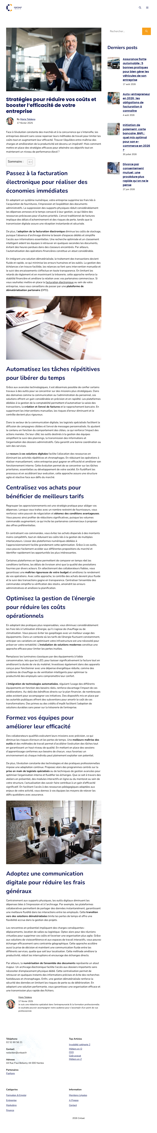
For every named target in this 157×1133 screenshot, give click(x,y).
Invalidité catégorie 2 (79, 1044)
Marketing (11, 1105)
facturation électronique (60, 282)
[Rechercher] (146, 31)
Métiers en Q (75, 1048)
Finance (10, 1110)
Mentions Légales (78, 1095)
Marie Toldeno (27, 119)
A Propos (73, 1100)
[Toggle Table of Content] (28, 162)
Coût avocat (75, 1055)
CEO (71, 1052)
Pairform (10, 1073)
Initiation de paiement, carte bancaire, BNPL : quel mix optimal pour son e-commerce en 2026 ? (136, 137)
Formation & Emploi (16, 1095)
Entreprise (11, 1100)
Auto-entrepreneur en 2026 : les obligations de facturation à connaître (136, 102)
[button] (140, 7)
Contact (73, 1105)
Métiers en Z (75, 1059)
